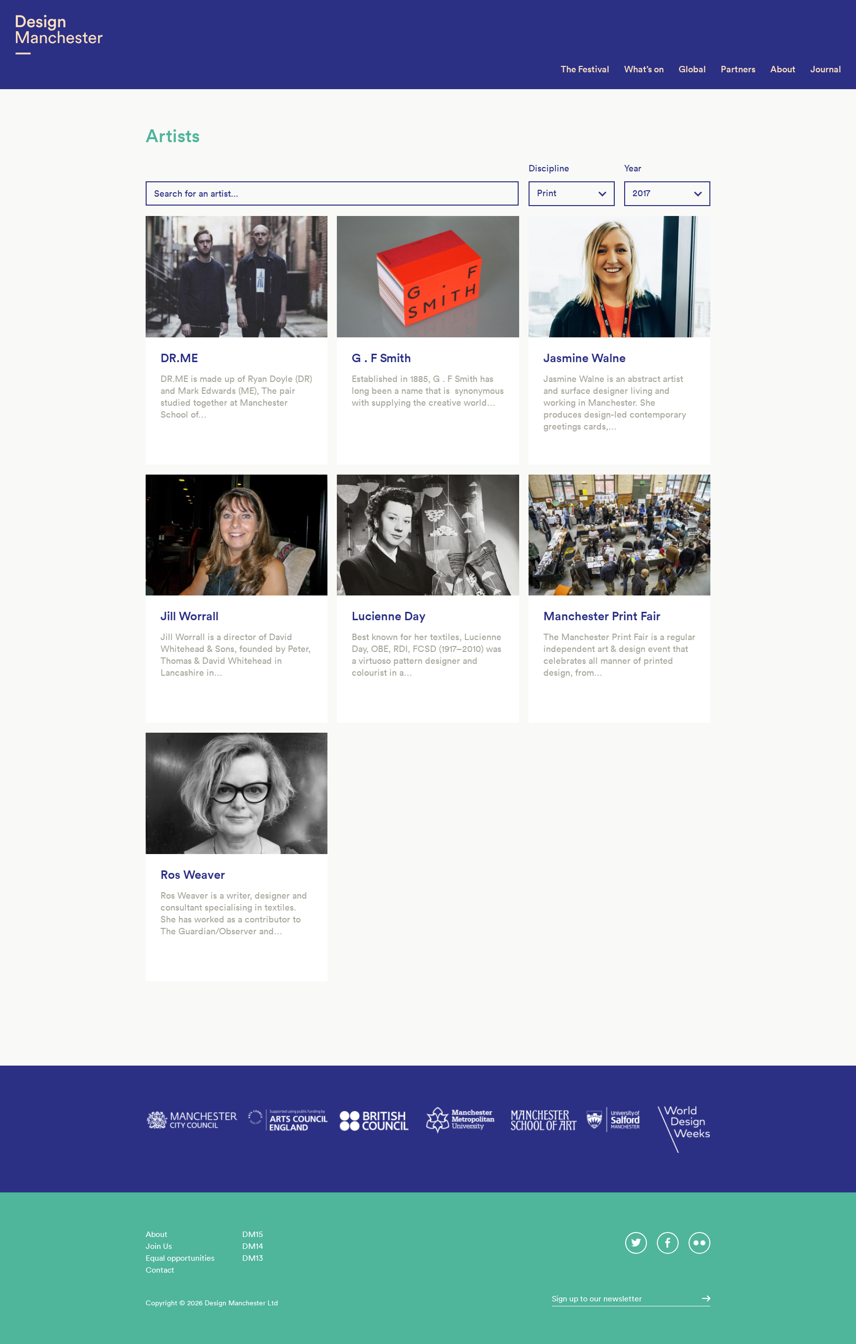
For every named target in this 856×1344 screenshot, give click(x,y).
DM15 (252, 1234)
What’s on (644, 69)
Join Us (159, 1246)
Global (692, 69)
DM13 (252, 1258)
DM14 (252, 1246)
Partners (738, 69)
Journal (825, 69)
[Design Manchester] (59, 44)
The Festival (585, 69)
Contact (160, 1270)
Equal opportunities (180, 1258)
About (783, 69)
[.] (703, 1298)
